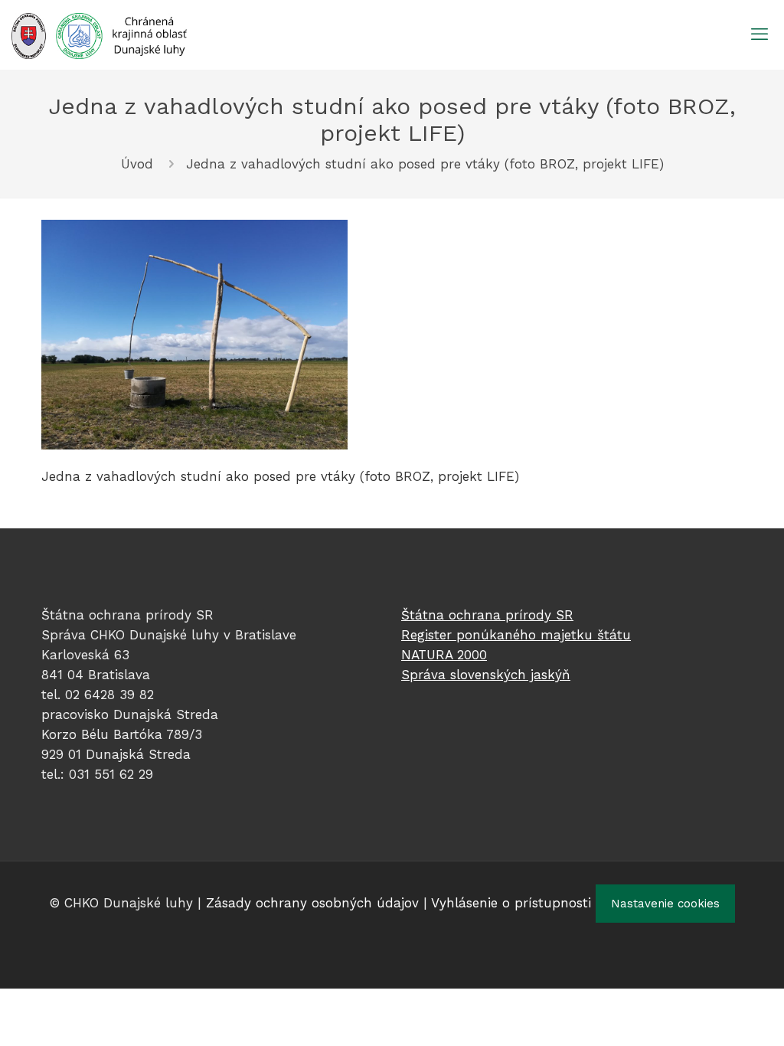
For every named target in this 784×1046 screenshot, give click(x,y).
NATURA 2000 (444, 654)
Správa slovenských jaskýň (485, 674)
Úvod (137, 164)
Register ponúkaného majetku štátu (516, 634)
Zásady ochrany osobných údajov (312, 902)
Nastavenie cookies (665, 903)
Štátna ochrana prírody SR (487, 615)
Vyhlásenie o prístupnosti (511, 902)
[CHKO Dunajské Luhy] (99, 34)
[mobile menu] (759, 34)
